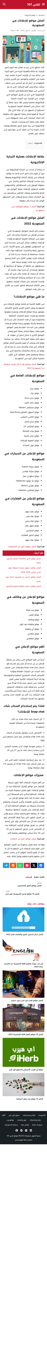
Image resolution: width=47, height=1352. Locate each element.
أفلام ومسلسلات (29, 1115)
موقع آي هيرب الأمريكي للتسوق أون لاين (26, 1069)
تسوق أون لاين (13, 1115)
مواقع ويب (10, 1120)
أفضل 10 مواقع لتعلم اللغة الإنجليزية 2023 (25, 1034)
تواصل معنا (25, 1124)
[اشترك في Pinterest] (21, 1130)
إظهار (30, 143)
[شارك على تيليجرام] (6, 865)
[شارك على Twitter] (33, 865)
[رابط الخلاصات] (26, 1130)
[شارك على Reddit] (13, 865)
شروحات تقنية (37, 1124)
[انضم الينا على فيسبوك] (16, 1130)
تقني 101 (33, 4)
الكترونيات (41, 1115)
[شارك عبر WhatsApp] (20, 865)
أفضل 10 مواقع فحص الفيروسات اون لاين (22, 893)
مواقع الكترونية (30, 15)
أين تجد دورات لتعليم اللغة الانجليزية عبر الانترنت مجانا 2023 (23, 965)
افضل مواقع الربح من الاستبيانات (22, 546)
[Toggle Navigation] (43, 4)
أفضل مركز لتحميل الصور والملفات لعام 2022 (24, 934)
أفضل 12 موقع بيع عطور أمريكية (29, 1099)
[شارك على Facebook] (40, 865)
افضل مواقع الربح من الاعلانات (23, 839)
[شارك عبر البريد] (27, 865)
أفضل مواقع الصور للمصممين (29, 884)
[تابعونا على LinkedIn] (30, 1130)
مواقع (28, 877)
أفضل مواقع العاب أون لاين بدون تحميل (27, 1000)
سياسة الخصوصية (11, 1124)
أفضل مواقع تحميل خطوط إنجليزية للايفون (23, 586)
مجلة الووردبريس (21, 1139)
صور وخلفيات (22, 1120)
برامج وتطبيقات (35, 1120)
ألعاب (3, 1115)
